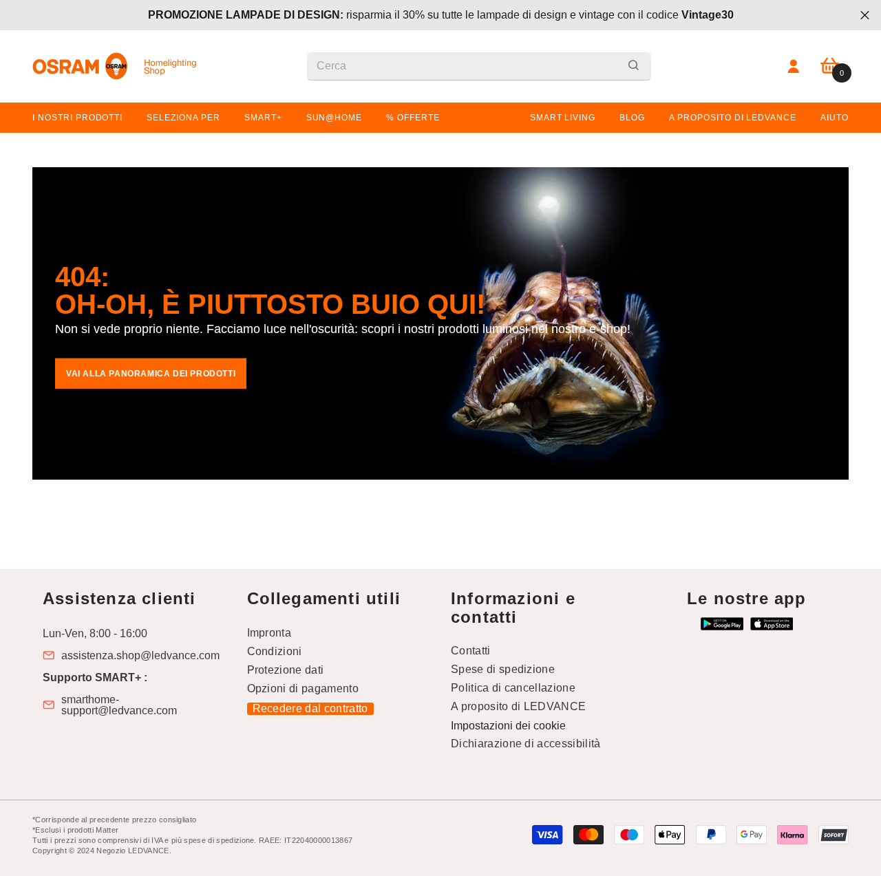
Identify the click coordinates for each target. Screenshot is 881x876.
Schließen (865, 15)
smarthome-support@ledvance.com (119, 705)
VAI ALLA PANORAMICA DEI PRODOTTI (150, 373)
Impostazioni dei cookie (508, 725)
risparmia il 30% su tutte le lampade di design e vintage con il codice (441, 15)
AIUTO (834, 117)
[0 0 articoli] (829, 66)
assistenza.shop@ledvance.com (140, 655)
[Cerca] (479, 66)
